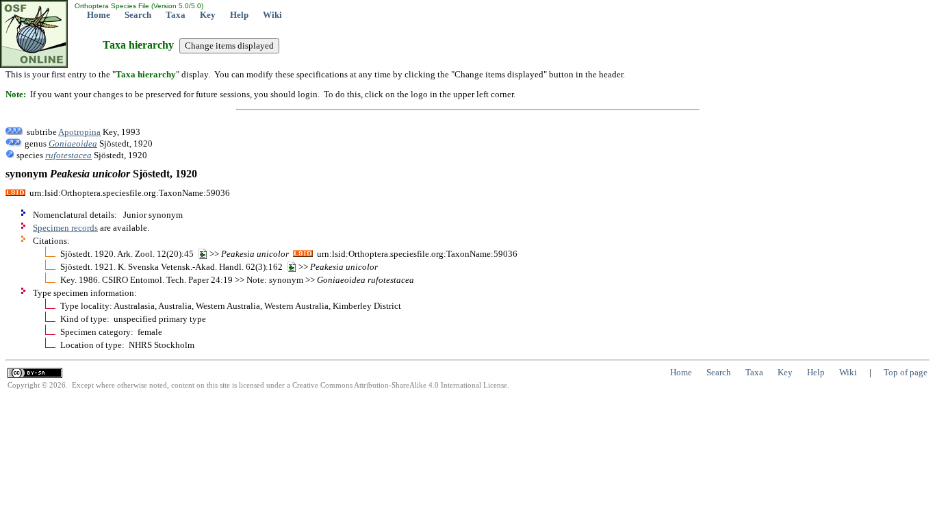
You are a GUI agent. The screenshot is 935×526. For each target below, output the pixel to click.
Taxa (175, 15)
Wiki (272, 15)
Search (138, 15)
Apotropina (79, 132)
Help (239, 15)
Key (208, 15)
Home (98, 15)
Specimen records (65, 228)
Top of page (905, 372)
